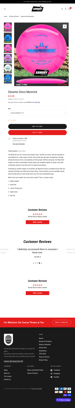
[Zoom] (65, 26)
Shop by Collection (45, 344)
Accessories (42, 351)
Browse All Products (45, 341)
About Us (7, 373)
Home (5, 16)
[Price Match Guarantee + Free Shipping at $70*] (37, 2)
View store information (19, 144)
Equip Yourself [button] (61, 322)
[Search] (62, 9)
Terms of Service (44, 357)
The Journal (7, 376)
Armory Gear (43, 348)
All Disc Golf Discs (14, 16)
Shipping (10, 99)
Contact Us (7, 379)
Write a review (37, 222)
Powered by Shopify (36, 388)
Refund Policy (43, 360)
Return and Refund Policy (35, 370)
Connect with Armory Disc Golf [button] (13, 361)
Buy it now (37, 132)
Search (41, 338)
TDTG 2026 (42, 354)
